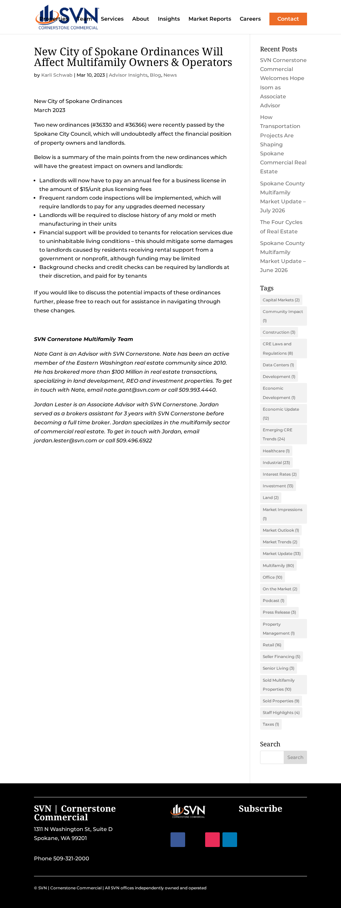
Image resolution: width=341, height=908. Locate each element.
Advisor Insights (128, 75)
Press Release (279, 612)
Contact (288, 19)
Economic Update (281, 414)
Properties (53, 19)
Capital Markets (281, 299)
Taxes (271, 724)
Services (112, 19)
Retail (272, 644)
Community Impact (283, 316)
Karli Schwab (57, 75)
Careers (250, 19)
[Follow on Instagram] (212, 839)
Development (279, 376)
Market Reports (209, 19)
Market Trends (280, 541)
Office (272, 577)
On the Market (280, 588)
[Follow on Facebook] (177, 839)
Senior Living (278, 668)
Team (84, 19)
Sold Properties (281, 700)
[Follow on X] (195, 839)
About (140, 19)
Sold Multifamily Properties (279, 685)
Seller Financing (281, 656)
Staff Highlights (281, 712)
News (170, 75)
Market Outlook (281, 530)
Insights (169, 19)
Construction (279, 332)
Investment (278, 485)
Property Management (279, 629)
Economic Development (279, 393)
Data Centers (278, 364)
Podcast (273, 600)
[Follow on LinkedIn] (229, 839)
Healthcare (276, 450)
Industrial (276, 462)
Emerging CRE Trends (277, 434)
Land (271, 497)
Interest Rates (280, 474)
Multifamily (278, 565)
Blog (155, 75)
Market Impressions (282, 514)
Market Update (282, 553)
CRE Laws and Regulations (278, 348)
